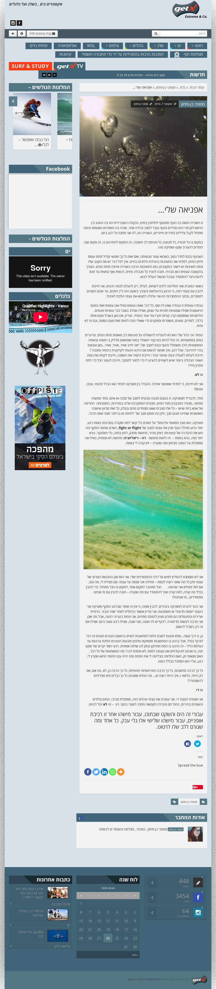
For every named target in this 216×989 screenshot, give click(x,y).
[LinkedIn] (104, 772)
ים (177, 45)
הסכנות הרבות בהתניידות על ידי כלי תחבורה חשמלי (123, 54)
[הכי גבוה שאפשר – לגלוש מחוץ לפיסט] (32, 114)
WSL (91, 45)
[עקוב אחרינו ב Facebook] (19, 23)
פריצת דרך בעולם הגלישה (31, 913)
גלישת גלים (62, 946)
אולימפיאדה (67, 45)
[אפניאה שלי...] (143, 146)
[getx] (189, 9)
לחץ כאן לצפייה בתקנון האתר (176, 979)
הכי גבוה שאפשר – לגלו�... (33, 142)
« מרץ (135, 954)
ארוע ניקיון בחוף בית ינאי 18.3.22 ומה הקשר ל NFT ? (29, 893)
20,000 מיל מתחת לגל (30, 934)
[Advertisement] (40, 505)
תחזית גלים (38, 45)
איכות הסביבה (60, 904)
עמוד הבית (196, 87)
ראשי (197, 45)
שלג (159, 45)
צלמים (112, 45)
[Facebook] (88, 772)
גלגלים (136, 45)
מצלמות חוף (193, 54)
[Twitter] (96, 772)
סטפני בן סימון (141, 104)
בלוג (182, 87)
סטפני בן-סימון (165, 87)
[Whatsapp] (112, 772)
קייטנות (65, 54)
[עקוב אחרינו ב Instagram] (13, 23)
